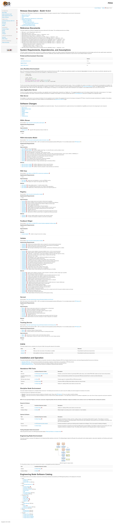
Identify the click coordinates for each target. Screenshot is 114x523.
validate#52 (24, 286)
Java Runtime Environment (26, 61)
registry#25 (24, 209)
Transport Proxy (26, 514)
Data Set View (25, 490)
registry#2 (23, 201)
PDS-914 (23, 335)
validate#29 (24, 258)
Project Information (5, 42)
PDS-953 (23, 311)
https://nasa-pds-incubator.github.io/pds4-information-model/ (37, 140)
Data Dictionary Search (27, 489)
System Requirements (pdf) (7, 15)
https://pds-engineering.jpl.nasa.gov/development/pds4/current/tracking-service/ (41, 324)
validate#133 (24, 253)
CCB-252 (23, 152)
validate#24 (24, 245)
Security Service (25, 508)
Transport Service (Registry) (28, 516)
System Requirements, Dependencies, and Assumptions (32, 18)
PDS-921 (23, 308)
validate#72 (24, 277)
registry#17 (24, 206)
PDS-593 (23, 331)
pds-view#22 (24, 187)
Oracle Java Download (87, 86)
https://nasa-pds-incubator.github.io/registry (34, 194)
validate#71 (24, 276)
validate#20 (24, 254)
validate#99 (24, 280)
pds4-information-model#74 (27, 150)
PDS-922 (23, 309)
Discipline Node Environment (28, 22)
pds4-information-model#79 (27, 164)
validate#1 (23, 353)
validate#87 (24, 252)
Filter (24, 491)
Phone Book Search (27, 492)
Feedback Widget (5, 29)
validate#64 (24, 265)
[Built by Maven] (9, 50)
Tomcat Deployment (78, 93)
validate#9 (24, 272)
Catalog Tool (25, 479)
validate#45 (24, 246)
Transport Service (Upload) (28, 517)
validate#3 (24, 290)
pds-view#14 (24, 185)
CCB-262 (23, 154)
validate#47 (24, 264)
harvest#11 (24, 314)
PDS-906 (23, 148)
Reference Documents (26, 15)
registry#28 (24, 211)
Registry (3, 32)
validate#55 (24, 288)
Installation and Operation (26, 19)
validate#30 (24, 251)
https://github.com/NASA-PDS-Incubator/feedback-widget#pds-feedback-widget (41, 223)
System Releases (5, 17)
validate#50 (24, 247)
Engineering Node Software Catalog (28, 25)
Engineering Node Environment (29, 24)
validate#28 (24, 257)
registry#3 (23, 202)
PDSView (23, 110)
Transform (4, 23)
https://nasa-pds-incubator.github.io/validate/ (34, 240)
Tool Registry (25, 493)
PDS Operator (77, 141)
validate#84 (24, 279)
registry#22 (24, 216)
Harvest (3, 30)
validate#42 (24, 262)
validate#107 (24, 282)
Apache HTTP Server (59, 99)
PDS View (4, 22)
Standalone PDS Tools (27, 20)
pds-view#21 (24, 186)
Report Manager (26, 503)
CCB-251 (23, 157)
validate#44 (23, 350)
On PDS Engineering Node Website (41, 373)
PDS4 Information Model (26, 109)
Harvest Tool (25, 480)
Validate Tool (25, 501)
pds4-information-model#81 (27, 165)
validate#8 (24, 291)
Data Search (25, 488)
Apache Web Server (24, 65)
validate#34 (24, 273)
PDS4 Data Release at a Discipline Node (53, 431)
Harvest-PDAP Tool (26, 482)
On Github (36, 379)
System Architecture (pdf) (7, 14)
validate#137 (24, 283)
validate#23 (24, 256)
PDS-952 (23, 310)
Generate (4, 37)
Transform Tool (26, 499)
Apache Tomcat (24, 63)
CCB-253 (23, 151)
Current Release (98, 8)
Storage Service (26, 510)
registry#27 (24, 210)
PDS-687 (23, 330)
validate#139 (24, 289)
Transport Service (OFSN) (28, 515)
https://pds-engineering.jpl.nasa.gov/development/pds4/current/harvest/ (39, 299)
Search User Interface (27, 506)
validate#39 (24, 259)
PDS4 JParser (4, 38)
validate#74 (24, 278)
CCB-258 (23, 158)
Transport (4, 33)
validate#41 (24, 260)
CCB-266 (23, 159)
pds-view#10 (24, 181)
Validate (3, 25)
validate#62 (24, 275)
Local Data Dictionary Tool (28, 484)
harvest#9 (23, 313)
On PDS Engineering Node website (41, 423)
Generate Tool (26, 496)
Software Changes (25, 16)
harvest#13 (24, 315)
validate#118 (24, 292)
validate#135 (24, 269)
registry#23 (24, 208)
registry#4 (23, 203)
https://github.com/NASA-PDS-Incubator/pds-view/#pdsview (37, 173)
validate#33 (24, 284)
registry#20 (24, 207)
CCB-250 (23, 153)
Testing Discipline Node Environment (31, 23)
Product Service (26, 511)
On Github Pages (38, 375)
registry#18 (24, 215)
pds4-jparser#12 (25, 129)
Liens (23, 17)
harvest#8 (23, 316)
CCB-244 (23, 156)
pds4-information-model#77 (27, 166)
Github (103, 8)
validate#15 (24, 244)
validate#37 (24, 285)
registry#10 (24, 204)
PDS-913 (23, 336)
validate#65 (24, 266)
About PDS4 (4, 12)
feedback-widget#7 (25, 234)
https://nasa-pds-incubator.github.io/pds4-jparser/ (35, 122)
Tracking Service (25, 116)
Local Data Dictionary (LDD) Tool (8, 20)
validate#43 (24, 263)
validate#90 (24, 267)
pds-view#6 (24, 180)
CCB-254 (23, 160)
